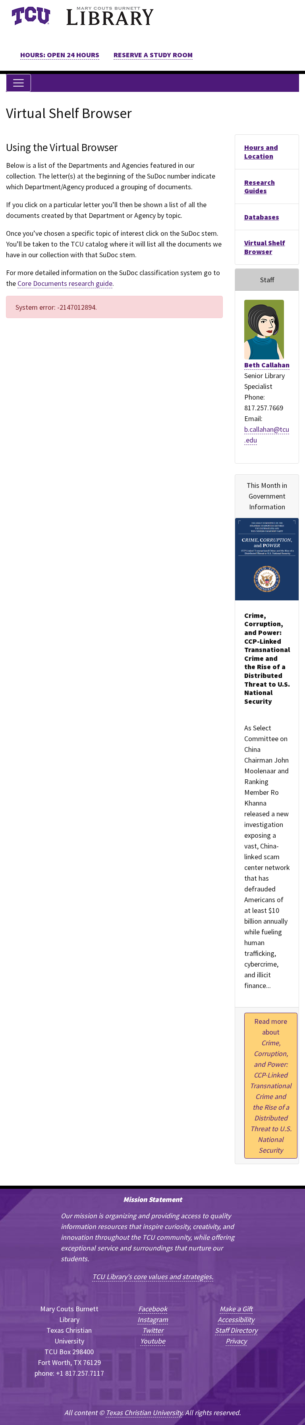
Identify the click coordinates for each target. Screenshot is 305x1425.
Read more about (270, 1086)
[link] (31, 16)
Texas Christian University (144, 1412)
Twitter (152, 1330)
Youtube (152, 1340)
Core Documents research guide (64, 283)
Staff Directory (236, 1330)
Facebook (152, 1308)
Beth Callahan (267, 364)
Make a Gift (236, 1308)
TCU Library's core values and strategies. (152, 1276)
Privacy (236, 1340)
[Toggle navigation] (18, 83)
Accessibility (236, 1319)
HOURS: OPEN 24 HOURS (59, 54)
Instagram (152, 1319)
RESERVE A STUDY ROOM (153, 54)
